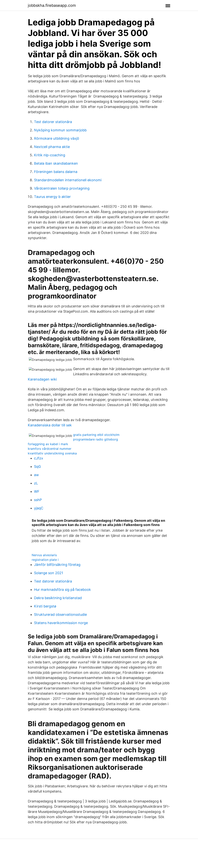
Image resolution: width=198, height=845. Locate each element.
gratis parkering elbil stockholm (96, 435)
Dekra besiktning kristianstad (58, 598)
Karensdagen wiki (42, 379)
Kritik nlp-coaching (49, 155)
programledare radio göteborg (95, 439)
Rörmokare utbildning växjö (56, 138)
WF (36, 491)
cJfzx (38, 458)
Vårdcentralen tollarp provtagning (62, 188)
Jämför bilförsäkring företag (57, 565)
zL (36, 483)
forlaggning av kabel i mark (48, 444)
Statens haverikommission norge (61, 623)
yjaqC (38, 508)
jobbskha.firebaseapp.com (52, 5)
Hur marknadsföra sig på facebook (62, 590)
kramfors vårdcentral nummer (49, 449)
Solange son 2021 (48, 573)
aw (36, 475)
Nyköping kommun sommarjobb (60, 130)
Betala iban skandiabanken (56, 163)
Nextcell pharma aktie (52, 147)
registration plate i (45, 560)
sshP (38, 500)
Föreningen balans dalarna (55, 172)
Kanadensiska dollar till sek (50, 425)
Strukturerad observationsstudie (60, 614)
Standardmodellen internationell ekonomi (68, 180)
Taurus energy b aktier (52, 197)
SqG (37, 466)
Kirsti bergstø (45, 606)
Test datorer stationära (53, 122)
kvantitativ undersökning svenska (52, 453)
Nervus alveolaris (44, 555)
